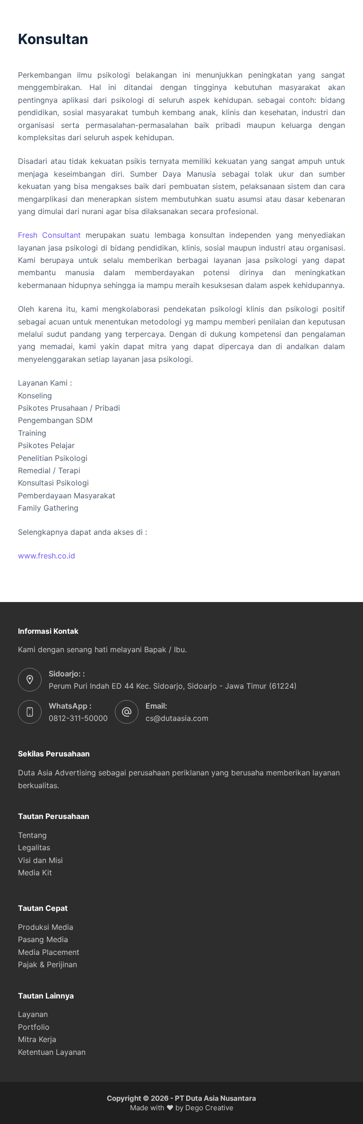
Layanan (33, 1014)
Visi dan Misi (40, 860)
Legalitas (34, 847)
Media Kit (35, 872)
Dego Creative (209, 1107)
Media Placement (48, 952)
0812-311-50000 (78, 718)
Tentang (32, 835)
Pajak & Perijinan (47, 964)
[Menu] (341, 16)
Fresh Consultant (49, 235)
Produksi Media (45, 927)
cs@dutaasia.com (177, 718)
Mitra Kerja (37, 1039)
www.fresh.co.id (46, 555)
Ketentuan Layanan (52, 1052)
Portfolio (34, 1027)
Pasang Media (43, 939)
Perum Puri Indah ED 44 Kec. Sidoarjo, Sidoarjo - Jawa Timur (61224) (173, 686)
